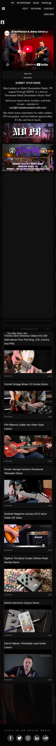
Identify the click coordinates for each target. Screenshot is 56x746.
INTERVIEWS (23, 2)
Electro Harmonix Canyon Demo (21, 602)
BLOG (36, 2)
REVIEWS (36, 8)
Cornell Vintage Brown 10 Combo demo (26, 384)
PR (12, 2)
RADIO (45, 2)
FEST (25, 8)
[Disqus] (28, 210)
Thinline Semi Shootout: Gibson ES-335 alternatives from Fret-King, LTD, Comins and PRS (26, 339)
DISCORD (49, 14)
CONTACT (49, 8)
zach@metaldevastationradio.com (27, 107)
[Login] (50, 3)
